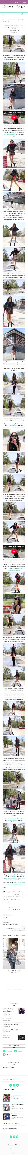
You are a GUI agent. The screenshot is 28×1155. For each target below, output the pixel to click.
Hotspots (16, 25)
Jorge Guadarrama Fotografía (14, 884)
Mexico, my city (7, 1018)
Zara (15, 875)
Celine (20, 879)
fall (5, 896)
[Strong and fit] (21, 1035)
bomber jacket (16, 894)
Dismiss (24, 2)
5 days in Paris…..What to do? (10, 1030)
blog (14, 891)
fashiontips (19, 896)
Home (4, 19)
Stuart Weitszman (11, 878)
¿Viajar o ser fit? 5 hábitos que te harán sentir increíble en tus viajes (8, 1011)
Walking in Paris (14, 970)
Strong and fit (6, 1035)
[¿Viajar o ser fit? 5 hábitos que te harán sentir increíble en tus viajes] (21, 1008)
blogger (20, 891)
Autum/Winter (11, 19)
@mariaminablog (10, 424)
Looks (21, 25)
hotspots (6, 899)
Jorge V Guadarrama (19, 882)
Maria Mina (16, 30)
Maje (9, 875)
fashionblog (11, 896)
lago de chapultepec (15, 899)
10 (20, 989)
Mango (13, 876)
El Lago (20, 568)
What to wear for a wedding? (10, 1024)
